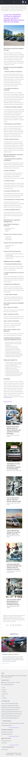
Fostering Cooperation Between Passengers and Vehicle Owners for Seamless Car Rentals (14, 566)
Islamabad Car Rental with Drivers (16, 7)
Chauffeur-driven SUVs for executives (13, 356)
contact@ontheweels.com (8, 684)
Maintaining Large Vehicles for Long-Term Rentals (11, 713)
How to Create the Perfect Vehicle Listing (9, 703)
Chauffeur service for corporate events (13, 366)
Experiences (22, 6)
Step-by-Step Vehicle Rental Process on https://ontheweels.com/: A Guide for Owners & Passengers (14, 430)
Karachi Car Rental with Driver (9, 6)
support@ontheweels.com (6, 734)
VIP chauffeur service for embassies (12, 349)
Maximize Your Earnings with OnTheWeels (9, 705)
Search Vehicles (4, 749)
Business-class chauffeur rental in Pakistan (14, 355)
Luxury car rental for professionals (12, 369)
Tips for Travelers (5, 10)
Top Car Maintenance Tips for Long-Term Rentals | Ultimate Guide (14, 499)
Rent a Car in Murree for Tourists (13, 9)
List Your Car (4, 742)
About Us (4, 689)
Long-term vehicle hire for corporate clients (14, 374)
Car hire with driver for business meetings (13, 363)
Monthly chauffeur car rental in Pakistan (13, 342)
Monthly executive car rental (11, 368)
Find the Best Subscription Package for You (10, 717)
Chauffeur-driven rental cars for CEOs (12, 375)
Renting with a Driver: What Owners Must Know (10, 707)
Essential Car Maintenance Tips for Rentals (10, 709)
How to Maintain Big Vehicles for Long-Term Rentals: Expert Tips (13, 532)
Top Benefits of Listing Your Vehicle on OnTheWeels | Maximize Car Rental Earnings (14, 466)
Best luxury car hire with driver (11, 346)
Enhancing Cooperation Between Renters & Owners (11, 711)
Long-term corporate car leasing (11, 348)
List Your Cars (5, 693)
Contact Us (4, 698)
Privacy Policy (18, 754)
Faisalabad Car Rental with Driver (15, 616)
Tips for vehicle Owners (11, 435)
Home (2, 6)
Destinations (17, 6)
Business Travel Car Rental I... (11, 654)
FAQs (3, 695)
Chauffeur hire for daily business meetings (13, 353)
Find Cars (4, 691)
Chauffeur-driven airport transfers (12, 371)
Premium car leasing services (11, 365)
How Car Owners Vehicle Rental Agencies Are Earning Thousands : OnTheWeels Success (14, 602)
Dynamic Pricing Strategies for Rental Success (10, 715)
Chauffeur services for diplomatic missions (13, 372)
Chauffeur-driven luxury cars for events (13, 350)
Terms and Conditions (9, 754)
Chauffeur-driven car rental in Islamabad (13, 362)
